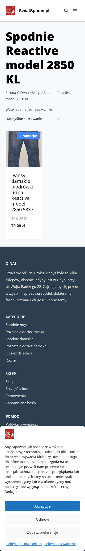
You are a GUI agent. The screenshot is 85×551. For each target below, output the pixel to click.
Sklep (10, 381)
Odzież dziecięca (19, 353)
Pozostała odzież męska (25, 331)
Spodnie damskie (20, 338)
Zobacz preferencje (42, 532)
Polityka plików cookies (24, 544)
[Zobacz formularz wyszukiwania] (63, 11)
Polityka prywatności (60, 544)
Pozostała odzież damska (26, 346)
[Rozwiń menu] (75, 10)
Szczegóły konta (18, 388)
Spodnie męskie (18, 324)
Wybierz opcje (24, 238)
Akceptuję (42, 506)
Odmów (42, 519)
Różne (11, 360)
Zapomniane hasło (21, 402)
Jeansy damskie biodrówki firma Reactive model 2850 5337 (22, 192)
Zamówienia (16, 395)
